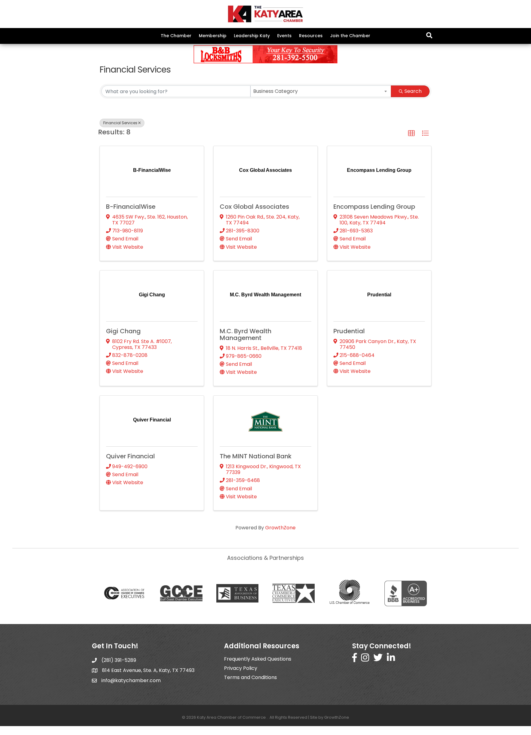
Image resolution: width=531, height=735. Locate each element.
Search (413, 91)
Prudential (349, 331)
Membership (212, 36)
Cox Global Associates (254, 206)
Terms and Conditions (250, 677)
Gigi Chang (123, 331)
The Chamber (176, 36)
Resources (311, 36)
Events (284, 36)
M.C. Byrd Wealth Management (245, 334)
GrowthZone (280, 527)
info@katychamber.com (131, 680)
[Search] (429, 35)
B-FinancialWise (130, 206)
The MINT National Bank (256, 456)
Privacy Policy (240, 668)
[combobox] (320, 91)
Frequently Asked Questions (257, 658)
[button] (411, 133)
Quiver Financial (130, 456)
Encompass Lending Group (374, 206)
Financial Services (120, 122)
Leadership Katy (252, 36)
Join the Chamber (350, 36)
